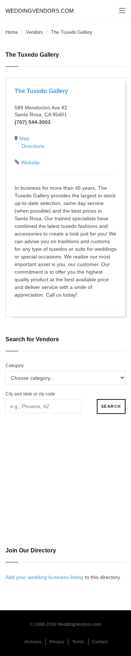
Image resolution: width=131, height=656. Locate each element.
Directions (32, 146)
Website (30, 162)
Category (14, 365)
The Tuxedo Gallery (41, 91)
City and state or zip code (30, 394)
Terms (78, 641)
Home (11, 32)
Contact (99, 641)
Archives (32, 641)
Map (24, 138)
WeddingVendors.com (39, 11)
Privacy (56, 641)
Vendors (34, 32)
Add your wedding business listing (44, 577)
